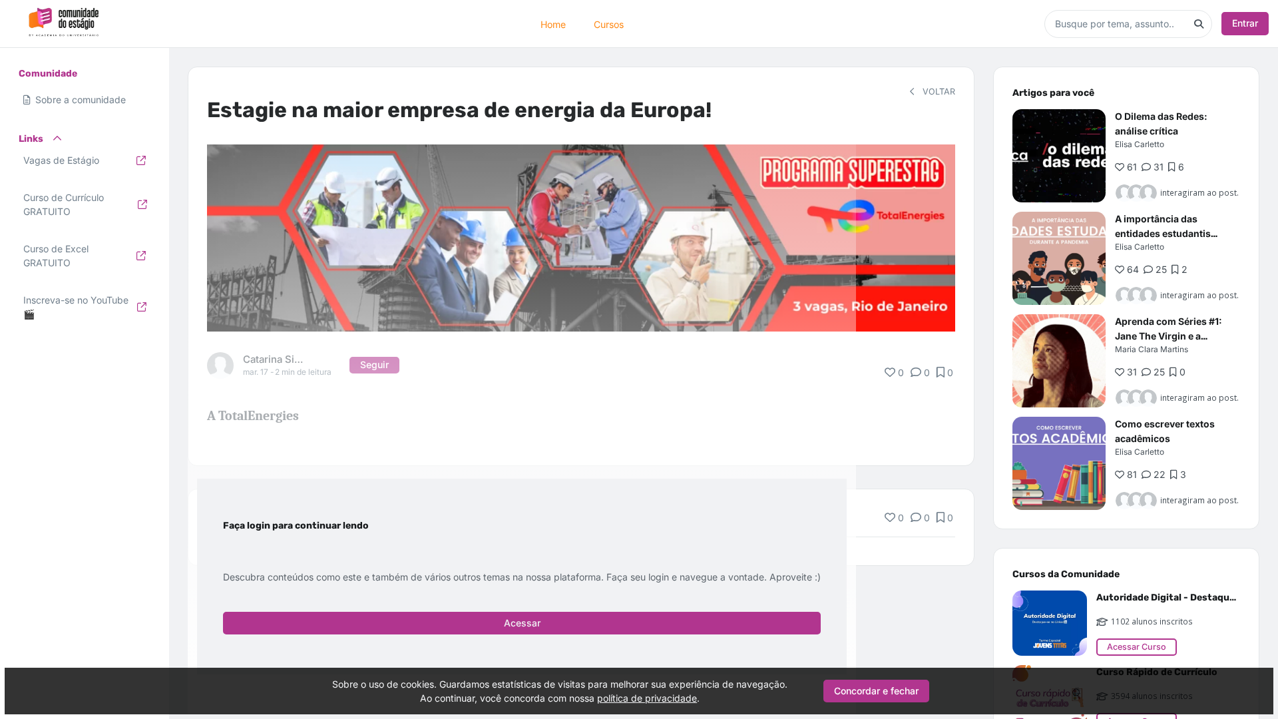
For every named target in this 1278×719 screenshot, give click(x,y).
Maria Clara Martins (1151, 349)
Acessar (522, 622)
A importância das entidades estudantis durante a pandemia (1163, 233)
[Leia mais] (1059, 155)
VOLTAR (937, 92)
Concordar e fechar (876, 690)
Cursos (609, 23)
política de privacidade (647, 698)
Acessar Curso (1136, 647)
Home (553, 23)
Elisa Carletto (1139, 144)
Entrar (1245, 23)
